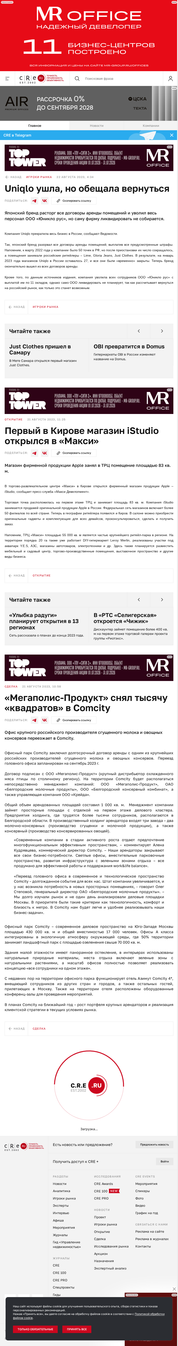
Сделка (11, 685)
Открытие (14, 418)
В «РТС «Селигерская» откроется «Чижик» (125, 617)
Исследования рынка (24, 1081)
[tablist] (89, 124)
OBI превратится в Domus (129, 345)
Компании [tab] (151, 124)
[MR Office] (87, 35)
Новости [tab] (97, 124)
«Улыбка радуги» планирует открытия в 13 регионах (44, 620)
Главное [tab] (34, 124)
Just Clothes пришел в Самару (40, 348)
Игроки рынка (39, 175)
